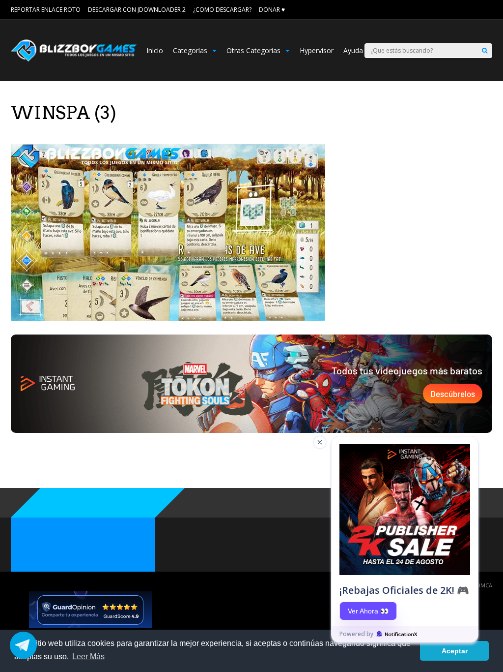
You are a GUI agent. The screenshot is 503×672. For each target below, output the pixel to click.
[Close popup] (320, 442)
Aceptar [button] (455, 651)
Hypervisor (317, 50)
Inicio (154, 50)
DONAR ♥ (272, 9)
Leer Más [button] (88, 656)
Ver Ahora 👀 (368, 611)
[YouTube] (488, 10)
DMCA (484, 585)
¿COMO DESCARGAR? (222, 9)
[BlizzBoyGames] (74, 59)
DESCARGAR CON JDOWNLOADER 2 (137, 9)
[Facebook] (475, 10)
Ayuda (353, 50)
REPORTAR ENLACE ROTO (46, 9)
